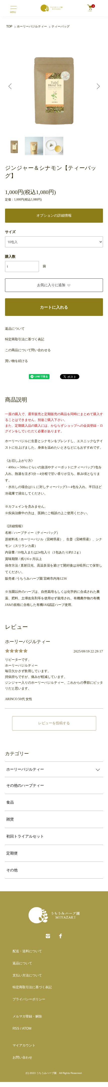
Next (97, 86)
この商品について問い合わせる (28, 350)
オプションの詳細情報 (54, 215)
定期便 (12, 853)
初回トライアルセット (25, 836)
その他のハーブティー (25, 785)
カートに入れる (54, 307)
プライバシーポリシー (29, 999)
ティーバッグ (60, 26)
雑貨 (10, 819)
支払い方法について (27, 975)
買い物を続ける (16, 361)
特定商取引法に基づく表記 (24, 339)
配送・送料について (27, 951)
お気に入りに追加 (51, 285)
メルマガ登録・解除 (27, 1016)
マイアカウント (24, 1045)
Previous (10, 86)
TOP (9, 26)
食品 (10, 802)
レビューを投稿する (54, 723)
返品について (15, 329)
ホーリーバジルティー (32, 26)
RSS (16, 1028)
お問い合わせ (22, 1057)
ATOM (26, 1028)
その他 (12, 870)
